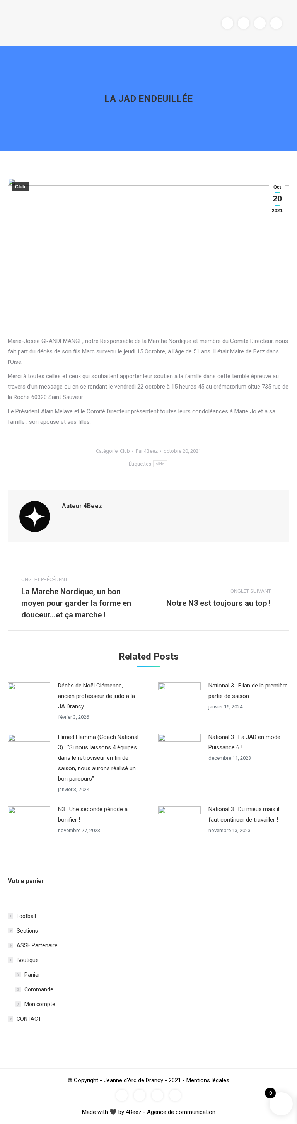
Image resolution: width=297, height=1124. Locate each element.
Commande (38, 989)
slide (160, 464)
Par (147, 451)
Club (20, 186)
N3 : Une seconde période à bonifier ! (93, 814)
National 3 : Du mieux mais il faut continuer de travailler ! (243, 814)
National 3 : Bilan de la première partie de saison (248, 690)
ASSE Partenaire (37, 945)
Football (26, 916)
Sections (27, 931)
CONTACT (29, 1019)
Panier (32, 975)
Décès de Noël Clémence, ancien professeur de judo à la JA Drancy (96, 696)
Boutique (28, 960)
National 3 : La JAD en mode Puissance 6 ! (244, 742)
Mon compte (39, 1004)
